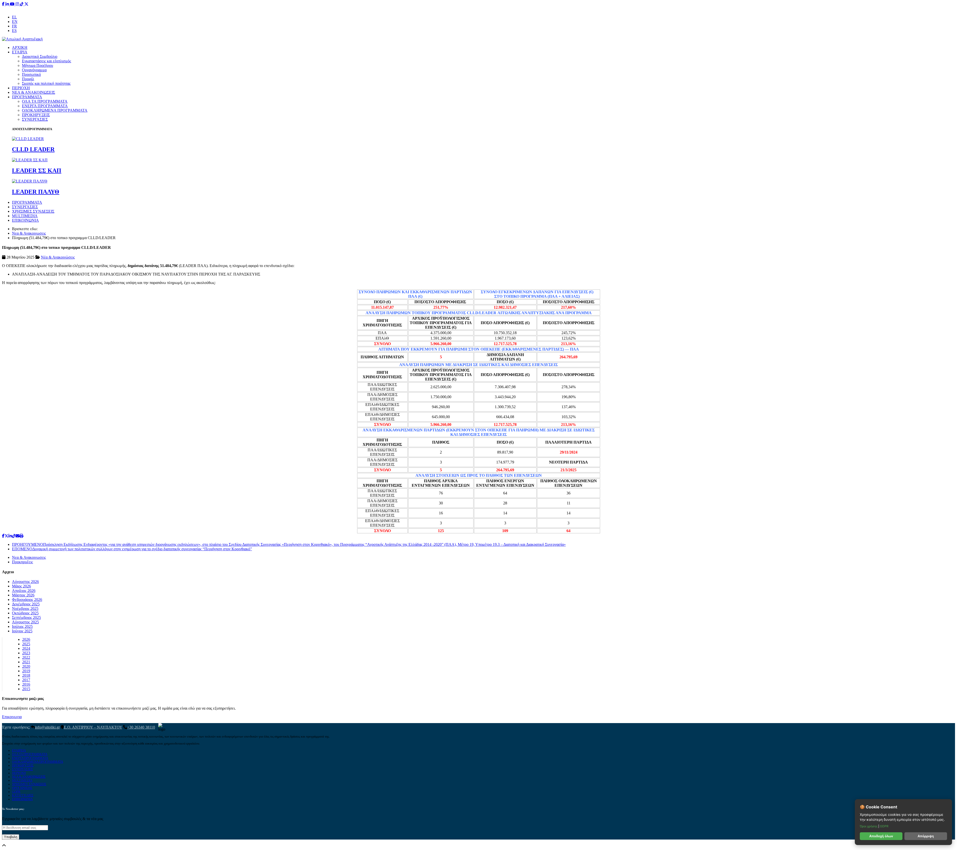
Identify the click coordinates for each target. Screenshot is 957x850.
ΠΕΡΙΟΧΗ (21, 88)
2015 (26, 689)
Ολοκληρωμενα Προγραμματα (37, 761)
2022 (26, 657)
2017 (26, 680)
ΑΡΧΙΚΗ (19, 47)
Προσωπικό (31, 74)
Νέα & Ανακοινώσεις (58, 257)
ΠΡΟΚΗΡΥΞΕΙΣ (36, 115)
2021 (26, 662)
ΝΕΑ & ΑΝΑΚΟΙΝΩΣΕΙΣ (33, 92)
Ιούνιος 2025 (22, 631)
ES (14, 30)
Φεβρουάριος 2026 (27, 599)
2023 (26, 653)
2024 (26, 648)
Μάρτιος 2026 (23, 595)
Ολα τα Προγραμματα (29, 754)
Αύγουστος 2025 (25, 622)
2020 (26, 666)
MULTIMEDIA (25, 216)
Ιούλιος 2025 (22, 626)
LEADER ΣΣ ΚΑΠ (36, 170)
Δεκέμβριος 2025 (26, 604)
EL (14, 17)
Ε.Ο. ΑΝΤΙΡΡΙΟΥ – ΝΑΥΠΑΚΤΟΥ (93, 727)
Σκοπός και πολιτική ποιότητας (46, 83)
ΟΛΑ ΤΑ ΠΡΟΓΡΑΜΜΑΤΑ (45, 101)
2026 (26, 639)
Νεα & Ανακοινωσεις (29, 233)
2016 (26, 684)
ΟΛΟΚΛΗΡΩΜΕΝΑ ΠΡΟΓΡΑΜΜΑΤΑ (54, 110)
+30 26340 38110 (510, 8)
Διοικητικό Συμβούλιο (39, 56)
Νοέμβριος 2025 (25, 608)
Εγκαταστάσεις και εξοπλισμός (46, 61)
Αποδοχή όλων (881, 836)
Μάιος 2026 (21, 586)
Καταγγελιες (22, 795)
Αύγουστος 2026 (25, 581)
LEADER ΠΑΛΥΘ (35, 192)
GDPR (16, 791)
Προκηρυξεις (22, 562)
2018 (26, 675)
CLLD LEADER (33, 149)
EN (14, 21)
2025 (26, 644)
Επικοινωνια (12, 717)
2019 (26, 671)
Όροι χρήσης (869, 826)
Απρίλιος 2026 (23, 590)
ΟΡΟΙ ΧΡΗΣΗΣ (22, 788)
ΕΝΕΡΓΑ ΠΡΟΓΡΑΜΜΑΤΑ (45, 106)
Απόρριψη (926, 836)
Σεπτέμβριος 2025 (26, 617)
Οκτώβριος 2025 (25, 613)
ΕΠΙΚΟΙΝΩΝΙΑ (25, 220)
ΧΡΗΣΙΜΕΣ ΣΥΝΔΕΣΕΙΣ (33, 211)
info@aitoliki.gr (479, 8)
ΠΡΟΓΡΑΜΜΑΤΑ (27, 97)
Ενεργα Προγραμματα (30, 758)
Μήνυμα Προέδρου (37, 65)
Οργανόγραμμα (34, 70)
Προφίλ (28, 79)
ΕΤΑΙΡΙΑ (19, 52)
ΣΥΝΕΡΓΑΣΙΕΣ (35, 119)
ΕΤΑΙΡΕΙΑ (19, 750)
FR (14, 26)
